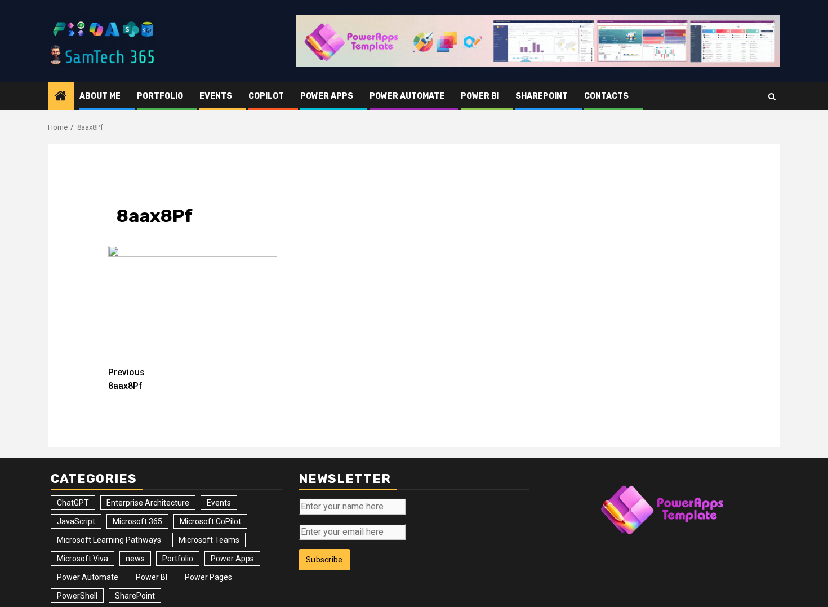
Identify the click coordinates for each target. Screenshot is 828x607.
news (135, 558)
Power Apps (326, 96)
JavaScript (76, 521)
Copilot (266, 96)
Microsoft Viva (82, 558)
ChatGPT (73, 502)
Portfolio (160, 96)
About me (100, 96)
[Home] (61, 97)
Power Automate (407, 96)
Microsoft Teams (209, 539)
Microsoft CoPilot (210, 521)
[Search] (772, 97)
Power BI (480, 96)
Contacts (606, 96)
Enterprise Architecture (147, 502)
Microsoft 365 (137, 521)
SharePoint (541, 96)
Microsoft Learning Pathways (109, 539)
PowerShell (77, 595)
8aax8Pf (126, 379)
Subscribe (324, 559)
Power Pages (208, 577)
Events (215, 96)
